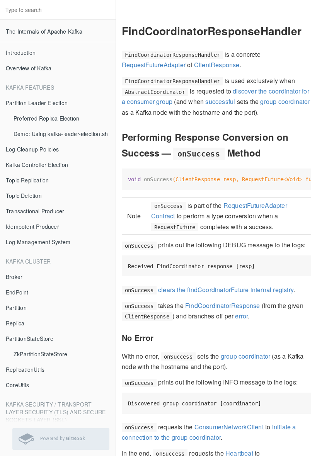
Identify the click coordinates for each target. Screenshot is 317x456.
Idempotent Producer (32, 226)
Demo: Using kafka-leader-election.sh (61, 134)
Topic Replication (27, 180)
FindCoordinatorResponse (222, 305)
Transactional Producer (35, 211)
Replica (15, 323)
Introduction (21, 52)
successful (220, 101)
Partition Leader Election (37, 103)
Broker (14, 277)
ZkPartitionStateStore (40, 354)
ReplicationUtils (25, 369)
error (241, 315)
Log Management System (38, 242)
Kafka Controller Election (37, 164)
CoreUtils (17, 385)
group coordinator (285, 101)
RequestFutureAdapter (154, 64)
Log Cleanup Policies (32, 149)
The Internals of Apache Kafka (44, 31)
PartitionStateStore (29, 338)
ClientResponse (217, 64)
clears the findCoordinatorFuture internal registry (225, 289)
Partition (16, 307)
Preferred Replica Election (46, 118)
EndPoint (17, 292)
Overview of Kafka (28, 68)
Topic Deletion (24, 195)
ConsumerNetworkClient (229, 426)
